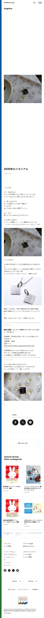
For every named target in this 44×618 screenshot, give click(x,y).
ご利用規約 (35, 589)
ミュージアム (7, 562)
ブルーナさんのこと (10, 554)
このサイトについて (29, 552)
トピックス (7, 543)
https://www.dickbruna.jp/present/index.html (19, 346)
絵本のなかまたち (28, 546)
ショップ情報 (27, 557)
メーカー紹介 (27, 554)
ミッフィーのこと (9, 552)
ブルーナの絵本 (28, 543)
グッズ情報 (7, 546)
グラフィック (7, 565)
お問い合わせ (11, 589)
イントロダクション (9, 557)
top (4, 533)
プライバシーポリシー (23, 589)
